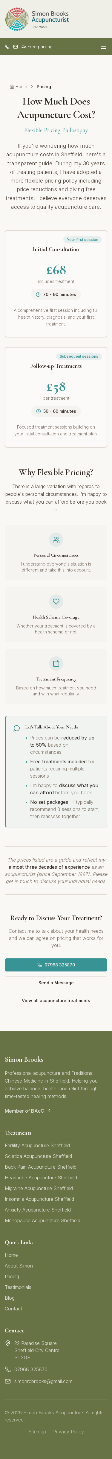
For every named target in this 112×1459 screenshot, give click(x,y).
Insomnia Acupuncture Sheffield (39, 1199)
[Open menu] (104, 47)
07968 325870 (60, 964)
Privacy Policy (68, 1432)
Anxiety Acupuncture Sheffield (38, 1210)
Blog (10, 1298)
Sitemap (37, 1432)
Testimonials (18, 1287)
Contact (13, 1309)
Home (21, 86)
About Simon (19, 1266)
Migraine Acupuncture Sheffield (39, 1188)
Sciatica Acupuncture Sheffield (38, 1156)
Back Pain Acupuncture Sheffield (40, 1167)
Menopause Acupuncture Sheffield (42, 1220)
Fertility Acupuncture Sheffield (37, 1145)
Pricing (12, 1276)
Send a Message (56, 982)
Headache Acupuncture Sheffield (41, 1178)
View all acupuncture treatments (56, 1000)
